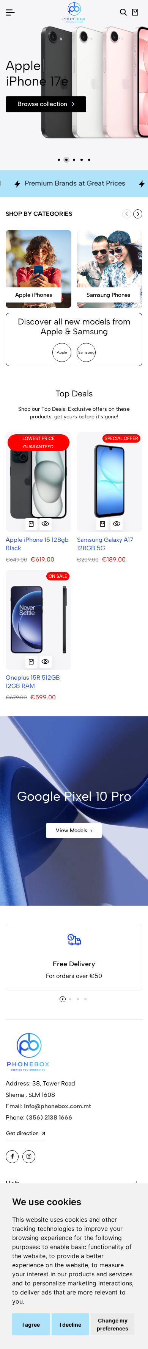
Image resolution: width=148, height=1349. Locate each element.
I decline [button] (70, 1324)
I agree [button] (31, 1324)
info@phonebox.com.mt (57, 1106)
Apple (62, 352)
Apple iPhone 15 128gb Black (37, 544)
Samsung (86, 352)
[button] (59, 160)
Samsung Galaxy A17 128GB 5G (105, 544)
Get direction (22, 1133)
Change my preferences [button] (112, 1324)
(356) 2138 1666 (49, 1117)
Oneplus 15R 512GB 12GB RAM (33, 681)
